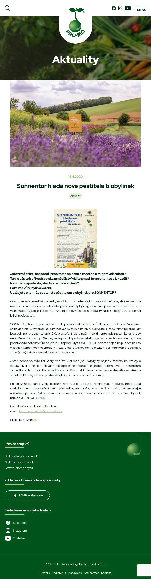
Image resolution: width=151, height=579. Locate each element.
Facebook (20, 523)
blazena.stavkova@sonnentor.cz (40, 411)
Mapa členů (75, 572)
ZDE (36, 420)
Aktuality (75, 196)
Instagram (20, 530)
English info (59, 572)
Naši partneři (91, 572)
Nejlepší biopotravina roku (22, 456)
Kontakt (106, 572)
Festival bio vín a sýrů (19, 468)
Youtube (19, 538)
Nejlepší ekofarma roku (20, 462)
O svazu (45, 572)
